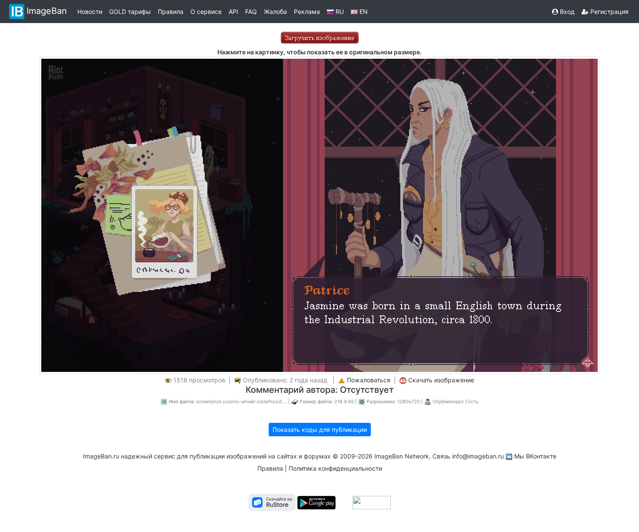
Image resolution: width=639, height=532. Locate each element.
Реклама (307, 11)
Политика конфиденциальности (335, 468)
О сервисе (206, 11)
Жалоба (275, 11)
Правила (170, 11)
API (233, 11)
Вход (566, 11)
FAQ (251, 11)
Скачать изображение (441, 380)
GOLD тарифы (130, 11)
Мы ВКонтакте (535, 456)
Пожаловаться (368, 380)
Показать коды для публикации (320, 429)
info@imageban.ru (478, 456)
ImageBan (47, 11)
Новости (89, 11)
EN (363, 11)
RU (339, 11)
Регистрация (609, 11)
